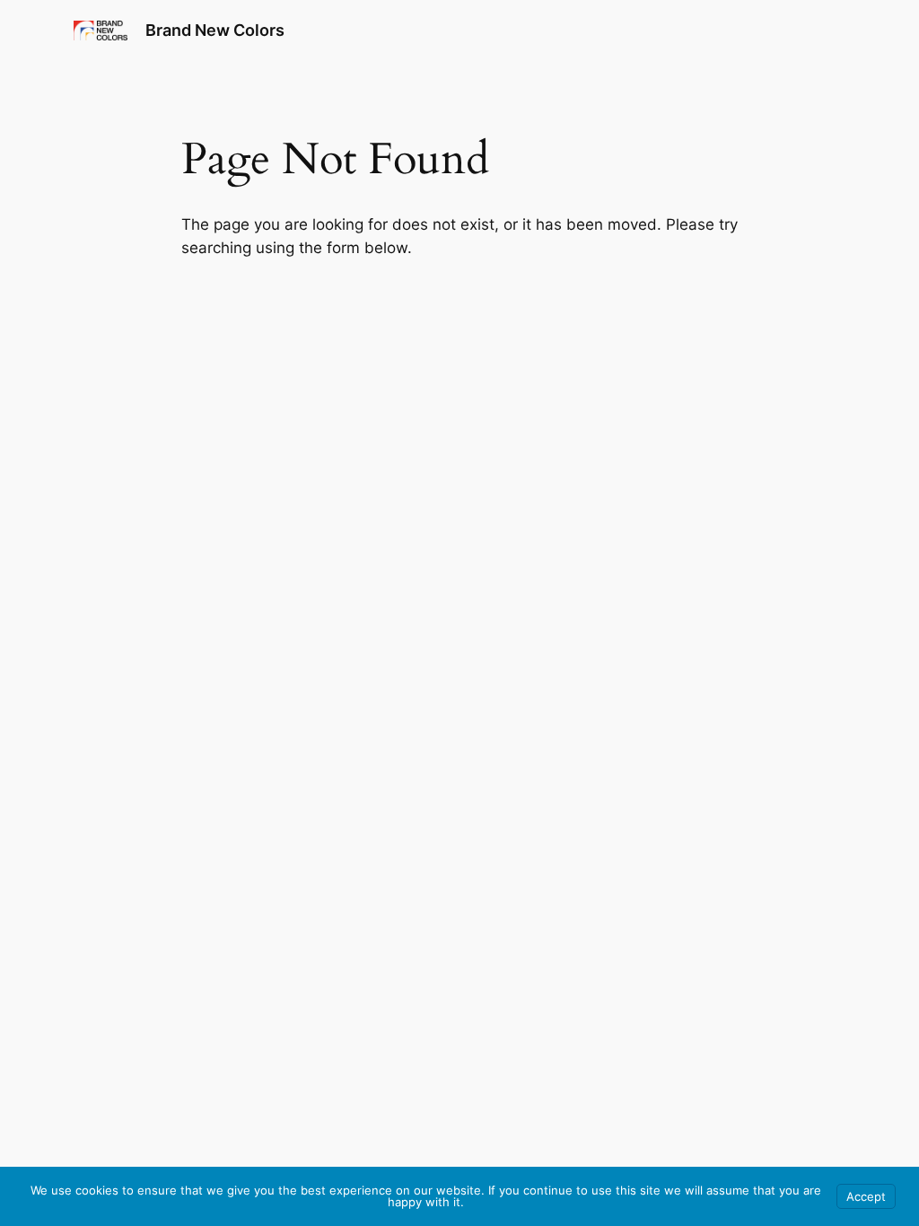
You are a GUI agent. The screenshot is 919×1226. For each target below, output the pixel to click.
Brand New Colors (214, 30)
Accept (866, 1196)
